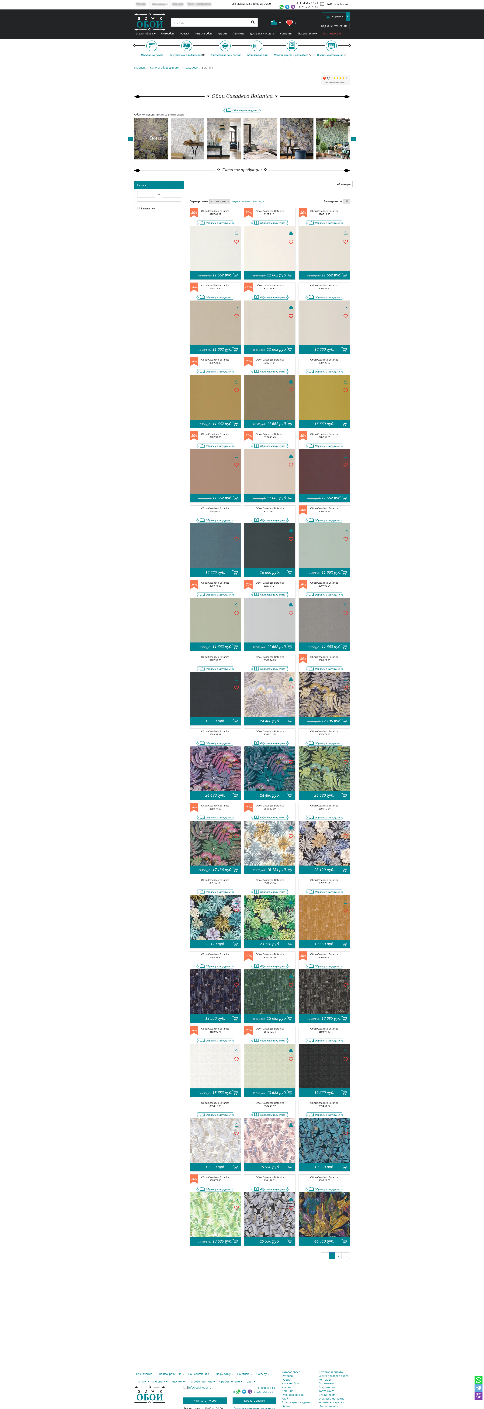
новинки (246, 201)
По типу (261, 1374)
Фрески (184, 33)
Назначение (144, 1374)
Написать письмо (205, 1400)
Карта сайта (326, 1391)
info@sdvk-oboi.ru (336, 4)
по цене (235, 201)
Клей (285, 1398)
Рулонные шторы (293, 1395)
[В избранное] (236, 241)
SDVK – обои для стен (149, 21)
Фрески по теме (229, 1381)
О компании (326, 1383)
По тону (142, 1381)
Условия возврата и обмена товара (331, 1404)
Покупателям (306, 33)
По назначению (199, 1374)
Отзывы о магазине (331, 1398)
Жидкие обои (203, 33)
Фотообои (167, 33)
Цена (141, 185)
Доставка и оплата (262, 33)
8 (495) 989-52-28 (307, 3)
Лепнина (238, 33)
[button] (130, 139)
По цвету (159, 1381)
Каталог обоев (144, 33)
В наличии (147, 208)
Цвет (250, 1381)
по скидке (258, 201)
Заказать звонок (254, 1400)
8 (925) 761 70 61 (307, 7)
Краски (222, 33)
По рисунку (223, 1374)
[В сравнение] (236, 233)
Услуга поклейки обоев (333, 1376)
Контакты (286, 33)
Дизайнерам (327, 1395)
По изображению (170, 1374)
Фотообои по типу (201, 1381)
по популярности (219, 201)
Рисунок (177, 1381)
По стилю (243, 1374)
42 (347, 201)
